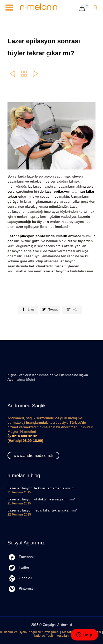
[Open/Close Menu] (10, 7)
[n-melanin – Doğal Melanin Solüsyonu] (50, 7)
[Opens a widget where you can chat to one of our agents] (84, 635)
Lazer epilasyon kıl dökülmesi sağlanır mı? (41, 499)
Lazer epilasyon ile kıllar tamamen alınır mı (42, 488)
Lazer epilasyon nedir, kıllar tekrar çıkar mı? (42, 510)
